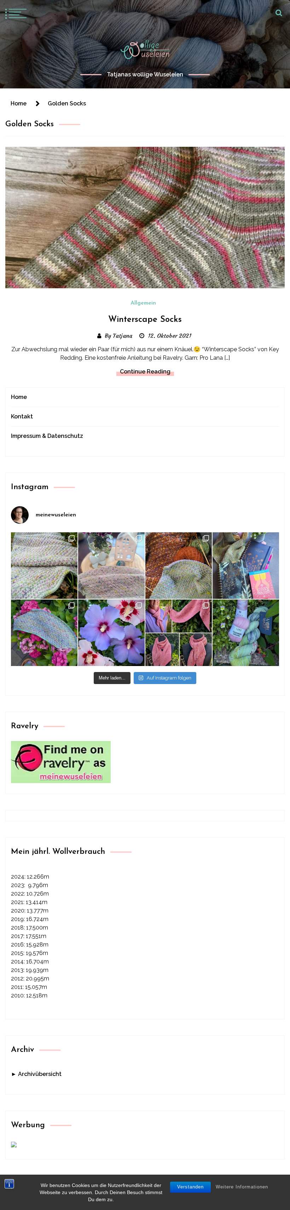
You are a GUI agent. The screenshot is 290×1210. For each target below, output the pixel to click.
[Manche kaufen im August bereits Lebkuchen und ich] (246, 565)
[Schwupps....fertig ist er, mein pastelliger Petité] (44, 565)
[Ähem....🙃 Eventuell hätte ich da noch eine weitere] (246, 633)
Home (19, 397)
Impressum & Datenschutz (47, 436)
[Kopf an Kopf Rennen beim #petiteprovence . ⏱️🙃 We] (178, 565)
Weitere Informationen (242, 1186)
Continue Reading (145, 371)
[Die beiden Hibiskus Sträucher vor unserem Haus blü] (111, 633)
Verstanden (190, 1186)
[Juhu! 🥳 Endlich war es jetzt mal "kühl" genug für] (178, 633)
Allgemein (143, 303)
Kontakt (22, 416)
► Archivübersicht (36, 1074)
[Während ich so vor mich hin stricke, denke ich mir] (111, 565)
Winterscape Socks (145, 319)
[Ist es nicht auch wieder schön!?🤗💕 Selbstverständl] (44, 633)
